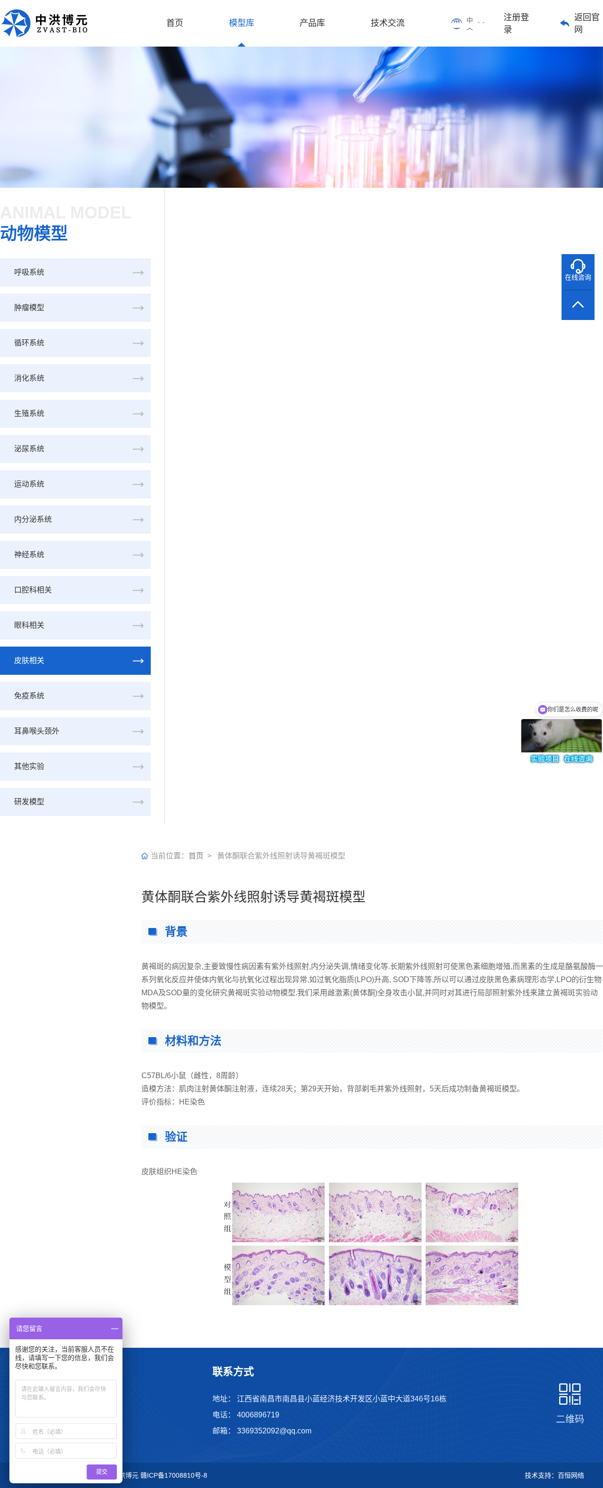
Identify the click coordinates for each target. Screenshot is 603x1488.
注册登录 (516, 23)
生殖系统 (29, 413)
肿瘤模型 (29, 308)
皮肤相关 (29, 660)
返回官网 (587, 23)
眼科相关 (29, 625)
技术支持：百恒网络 (554, 1475)
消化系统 (29, 378)
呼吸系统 (29, 272)
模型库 (241, 23)
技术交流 (388, 23)
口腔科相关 (33, 590)
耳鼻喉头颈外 (36, 731)
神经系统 (29, 555)
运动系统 (29, 484)
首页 (174, 23)
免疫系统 (29, 696)
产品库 (312, 23)
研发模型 (29, 802)
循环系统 (29, 343)
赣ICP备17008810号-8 (173, 1475)
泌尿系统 (29, 449)
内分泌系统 (33, 519)
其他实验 (29, 766)
